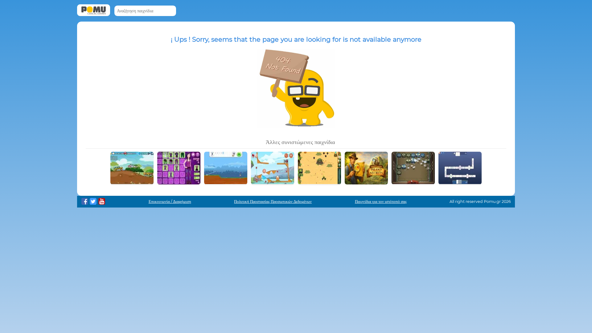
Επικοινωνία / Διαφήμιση (170, 201)
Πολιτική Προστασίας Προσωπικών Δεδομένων (273, 201)
